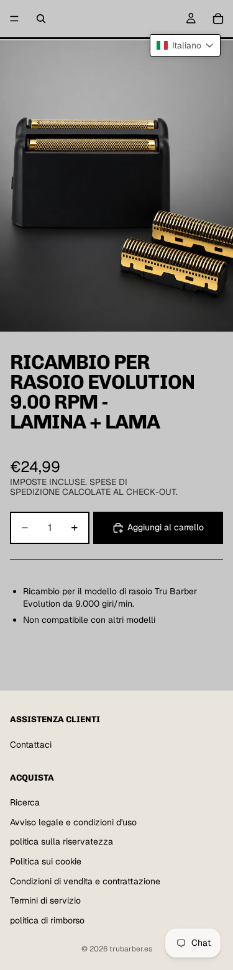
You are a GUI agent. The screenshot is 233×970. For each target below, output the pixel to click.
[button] (185, 45)
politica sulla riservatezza (61, 841)
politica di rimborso (47, 919)
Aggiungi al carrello (165, 527)
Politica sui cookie (45, 861)
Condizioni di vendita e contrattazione (85, 880)
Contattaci (31, 744)
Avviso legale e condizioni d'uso (73, 821)
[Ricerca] (41, 18)
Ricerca (25, 802)
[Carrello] (218, 18)
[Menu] (14, 18)
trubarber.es (130, 949)
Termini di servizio (45, 900)
